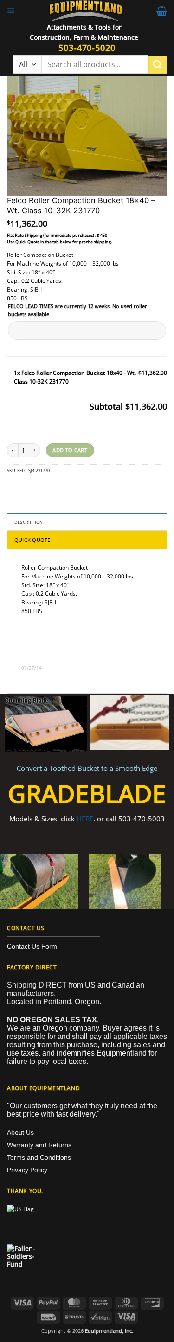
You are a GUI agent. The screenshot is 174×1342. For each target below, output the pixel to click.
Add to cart (69, 450)
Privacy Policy (27, 1170)
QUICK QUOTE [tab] (32, 539)
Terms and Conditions (39, 1157)
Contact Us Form (32, 946)
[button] (11, 11)
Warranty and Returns (39, 1145)
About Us (20, 1132)
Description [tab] (28, 522)
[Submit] (157, 65)
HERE (85, 818)
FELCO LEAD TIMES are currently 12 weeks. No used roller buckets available (77, 310)
